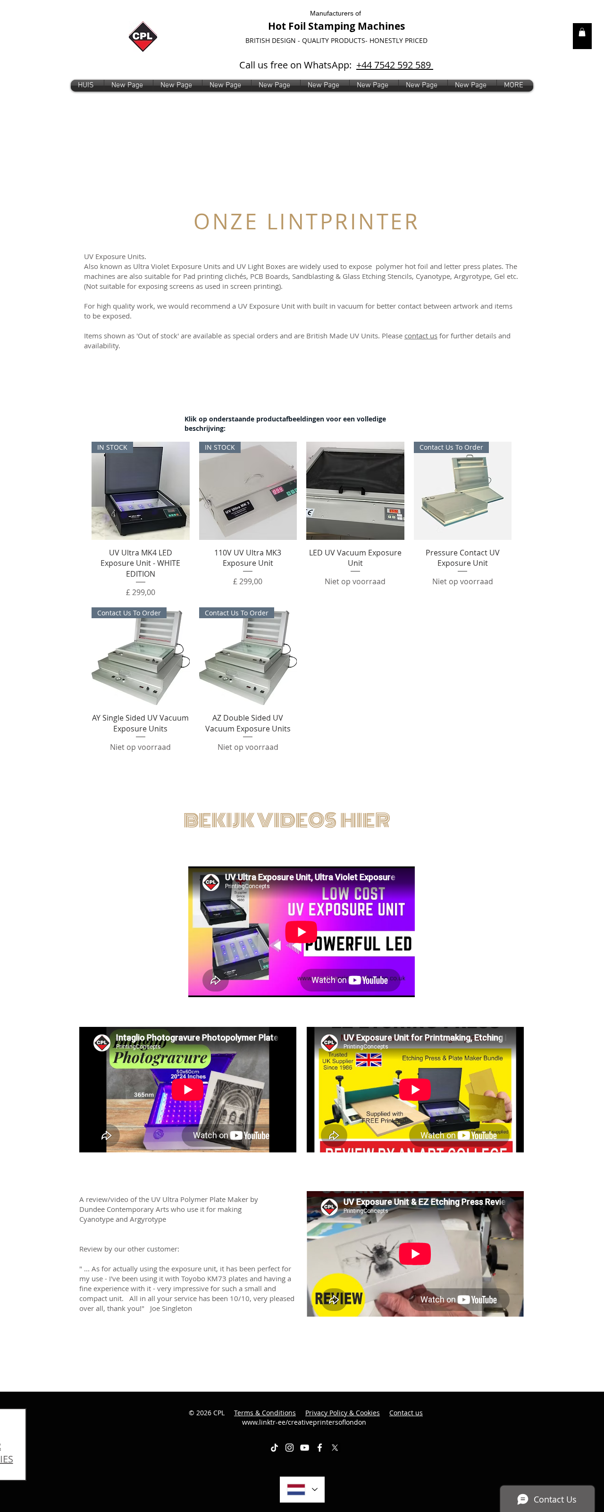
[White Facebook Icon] (319, 1447)
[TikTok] (274, 1447)
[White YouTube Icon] (304, 1447)
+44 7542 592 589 (394, 65)
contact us (420, 335)
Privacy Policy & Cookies (342, 1412)
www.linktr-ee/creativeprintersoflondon (332, 1417)
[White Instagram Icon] (289, 1447)
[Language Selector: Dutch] (302, 1490)
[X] (334, 1447)
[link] (582, 32)
